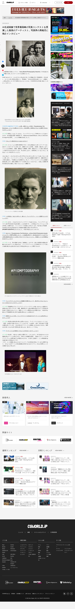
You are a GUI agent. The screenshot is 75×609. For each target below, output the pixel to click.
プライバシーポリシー (50, 593)
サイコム (58, 548)
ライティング (22, 550)
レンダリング (31, 550)
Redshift (3, 561)
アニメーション (23, 546)
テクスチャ (30, 546)
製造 (47, 550)
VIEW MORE (67, 103)
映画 (39, 546)
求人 (68, 2)
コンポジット (22, 552)
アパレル (48, 552)
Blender (3, 546)
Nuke (11, 560)
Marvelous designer (6, 560)
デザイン (30, 552)
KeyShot (12, 556)
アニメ (48, 544)
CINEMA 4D (12, 565)
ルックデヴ (22, 554)
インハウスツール (14, 567)
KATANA (4, 567)
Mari (11, 558)
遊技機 (48, 546)
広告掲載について (20, 593)
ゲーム (39, 544)
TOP (5, 17)
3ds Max (12, 544)
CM (47, 548)
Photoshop (12, 548)
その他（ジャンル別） (41, 559)
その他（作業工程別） (32, 555)
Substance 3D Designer (13, 562)
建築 (39, 552)
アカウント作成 (23, 2)
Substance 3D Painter (5, 551)
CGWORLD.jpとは (6, 593)
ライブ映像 (49, 554)
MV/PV (39, 550)
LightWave (4, 558)
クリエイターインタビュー (68, 551)
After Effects (12, 554)
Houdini (12, 546)
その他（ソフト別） (6, 569)
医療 (47, 556)
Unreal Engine (13, 550)
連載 (28, 532)
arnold (3, 556)
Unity (3, 554)
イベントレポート (68, 548)
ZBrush (3, 548)
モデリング (30, 544)
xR (38, 548)
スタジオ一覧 (59, 2)
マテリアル (22, 548)
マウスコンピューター (60, 545)
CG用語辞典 (53, 532)
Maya (3, 544)
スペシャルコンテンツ (40, 532)
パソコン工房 (67, 544)
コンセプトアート (23, 544)
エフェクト (30, 548)
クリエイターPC (59, 550)
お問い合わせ (28, 593)
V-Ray (3, 565)
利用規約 (13, 593)
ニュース (10, 17)
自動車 (39, 556)
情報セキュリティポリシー (38, 593)
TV (38, 554)
